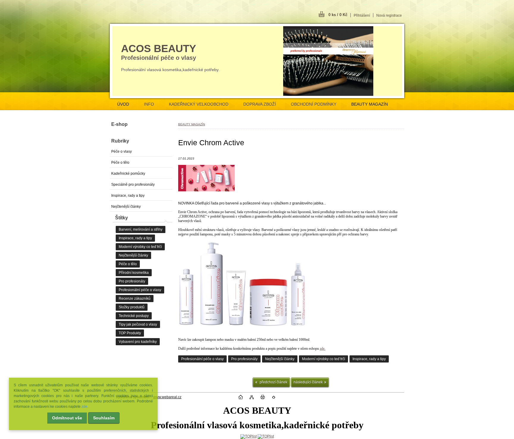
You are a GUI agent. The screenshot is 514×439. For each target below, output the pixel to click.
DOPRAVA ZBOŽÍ (259, 104)
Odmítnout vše (67, 417)
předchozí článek (273, 382)
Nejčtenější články (279, 359)
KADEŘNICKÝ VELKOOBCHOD (198, 104)
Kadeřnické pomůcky (128, 173)
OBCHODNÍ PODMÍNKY (313, 104)
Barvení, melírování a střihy (140, 229)
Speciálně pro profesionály (133, 184)
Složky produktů (132, 307)
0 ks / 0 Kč (337, 15)
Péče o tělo (120, 162)
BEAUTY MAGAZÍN (369, 104)
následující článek (308, 382)
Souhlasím (104, 417)
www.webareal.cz (167, 397)
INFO (149, 104)
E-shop (119, 124)
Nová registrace (389, 15)
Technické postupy (134, 316)
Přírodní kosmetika (134, 273)
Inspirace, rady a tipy (369, 359)
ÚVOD (123, 104)
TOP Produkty (130, 333)
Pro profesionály (244, 359)
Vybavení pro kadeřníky (138, 342)
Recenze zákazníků (135, 298)
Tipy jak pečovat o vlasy (138, 324)
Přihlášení (362, 15)
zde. (322, 348)
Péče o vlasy (121, 151)
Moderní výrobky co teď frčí (323, 359)
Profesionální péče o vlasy (202, 359)
